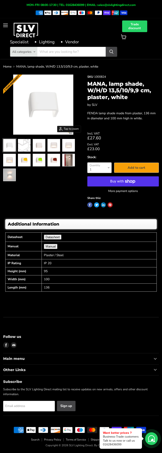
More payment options (123, 191)
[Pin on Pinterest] (110, 204)
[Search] (111, 52)
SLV (94, 105)
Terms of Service (76, 440)
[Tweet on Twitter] (96, 204)
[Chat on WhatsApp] (151, 438)
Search (35, 440)
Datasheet (53, 237)
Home (7, 66)
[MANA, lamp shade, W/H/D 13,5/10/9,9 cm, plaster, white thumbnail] (9, 145)
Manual (51, 246)
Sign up (66, 406)
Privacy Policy (52, 440)
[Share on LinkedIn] (103, 204)
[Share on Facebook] (89, 204)
